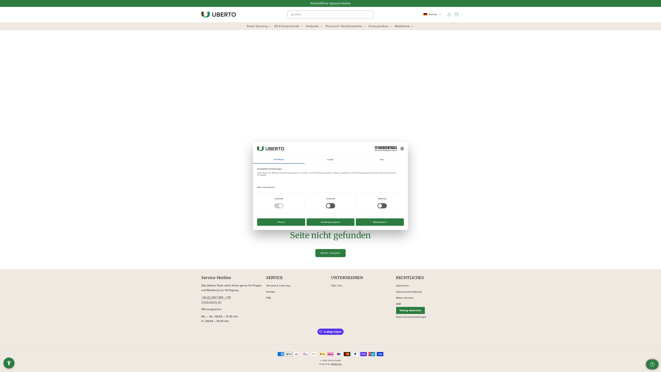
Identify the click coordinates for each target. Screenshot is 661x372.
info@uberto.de (211, 302)
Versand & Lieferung (278, 285)
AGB (398, 304)
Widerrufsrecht (404, 298)
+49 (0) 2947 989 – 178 (216, 297)
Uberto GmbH (334, 360)
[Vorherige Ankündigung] (202, 3)
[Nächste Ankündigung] (458, 3)
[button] (432, 14)
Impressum (402, 285)
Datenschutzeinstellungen (411, 317)
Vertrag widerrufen (410, 310)
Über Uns (336, 285)
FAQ (268, 298)
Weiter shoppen (330, 253)
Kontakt (270, 292)
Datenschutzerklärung (409, 292)
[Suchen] (369, 14)
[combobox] (330, 14)
